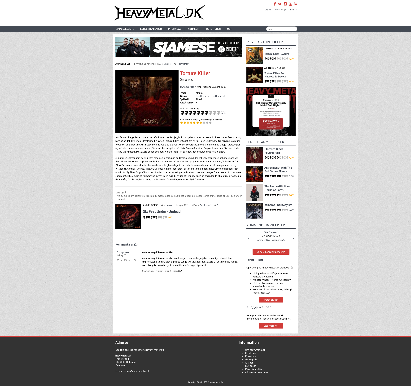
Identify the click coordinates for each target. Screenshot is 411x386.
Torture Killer (195, 73)
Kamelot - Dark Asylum (278, 205)
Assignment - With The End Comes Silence (278, 169)
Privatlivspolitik (253, 369)
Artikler (249, 362)
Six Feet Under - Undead (162, 211)
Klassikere (250, 356)
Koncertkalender (151, 29)
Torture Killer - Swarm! (276, 53)
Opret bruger (280, 9)
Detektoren (213, 29)
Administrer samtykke (256, 372)
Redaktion (250, 353)
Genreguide (251, 359)
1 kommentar (182, 63)
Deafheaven (271, 232)
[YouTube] (290, 4)
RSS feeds (250, 365)
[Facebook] (275, 4)
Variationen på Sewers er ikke (157, 252)
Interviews (174, 29)
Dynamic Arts (187, 86)
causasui (170, 205)
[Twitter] (279, 4)
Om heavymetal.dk (255, 349)
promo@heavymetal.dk (136, 371)
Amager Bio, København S (271, 239)
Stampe (167, 63)
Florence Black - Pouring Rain (274, 150)
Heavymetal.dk (159, 13)
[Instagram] (285, 4)
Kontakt (293, 9)
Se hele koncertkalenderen (271, 251)
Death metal (203, 96)
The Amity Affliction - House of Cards (277, 188)
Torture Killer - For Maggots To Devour (275, 75)
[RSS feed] (295, 4)
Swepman (123, 252)
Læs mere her (271, 325)
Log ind (268, 9)
